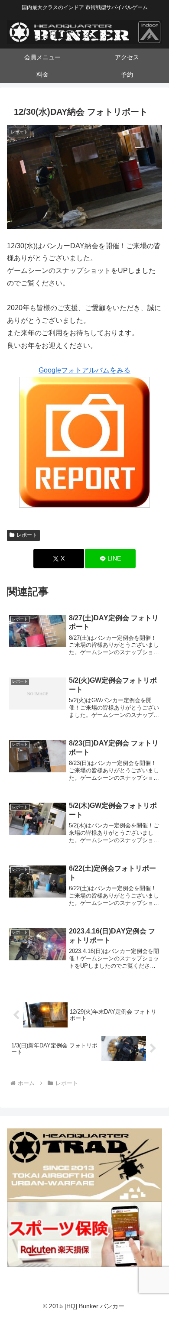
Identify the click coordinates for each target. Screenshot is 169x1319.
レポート (26, 535)
